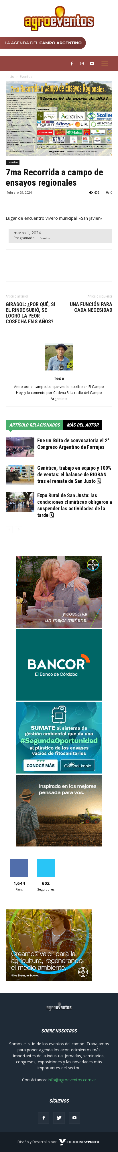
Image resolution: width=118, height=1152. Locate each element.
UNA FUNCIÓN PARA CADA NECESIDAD (91, 307)
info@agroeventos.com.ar (72, 1079)
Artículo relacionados (34, 425)
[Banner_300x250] (59, 626)
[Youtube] (74, 1118)
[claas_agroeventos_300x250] (59, 845)
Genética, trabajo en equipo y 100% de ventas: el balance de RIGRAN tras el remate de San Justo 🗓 (74, 474)
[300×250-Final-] (59, 699)
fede (59, 378)
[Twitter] (59, 1118)
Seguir (46, 861)
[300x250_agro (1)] (49, 979)
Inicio (10, 76)
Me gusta (19, 861)
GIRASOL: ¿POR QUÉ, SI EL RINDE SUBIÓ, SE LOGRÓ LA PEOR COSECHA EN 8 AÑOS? (30, 313)
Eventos (26, 76)
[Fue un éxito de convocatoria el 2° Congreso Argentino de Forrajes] (20, 447)
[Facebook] (43, 1118)
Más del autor (83, 425)
